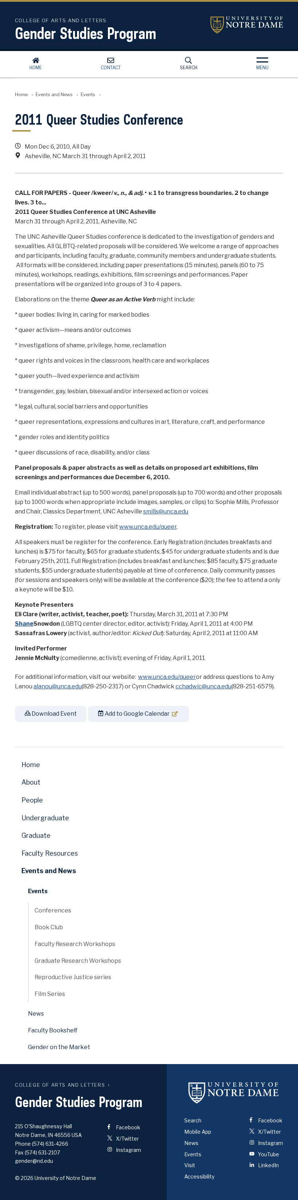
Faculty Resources (49, 853)
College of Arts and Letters (60, 1085)
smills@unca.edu (165, 511)
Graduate (36, 835)
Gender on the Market (59, 1047)
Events (88, 94)
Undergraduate (45, 818)
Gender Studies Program (85, 33)
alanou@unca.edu (57, 686)
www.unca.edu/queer (148, 526)
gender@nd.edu (34, 1161)
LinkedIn (268, 1165)
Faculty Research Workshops (75, 944)
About (30, 782)
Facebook (127, 1127)
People (32, 800)
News (36, 1013)
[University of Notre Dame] (233, 1092)
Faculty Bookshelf (52, 1030)
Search (188, 67)
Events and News (54, 94)
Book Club (49, 927)
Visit (189, 1165)
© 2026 (24, 1178)
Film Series (50, 993)
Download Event (54, 713)
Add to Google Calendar (137, 713)
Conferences (53, 910)
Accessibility (199, 1176)
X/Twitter (127, 1138)
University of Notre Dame (246, 25)
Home (35, 67)
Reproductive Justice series (73, 977)
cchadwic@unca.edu (203, 686)
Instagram (128, 1150)
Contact (111, 67)
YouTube (268, 1154)
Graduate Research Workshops (78, 960)
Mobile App (197, 1132)
